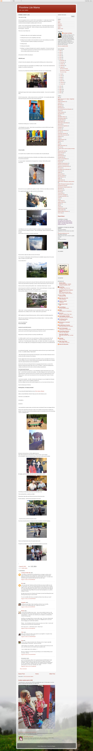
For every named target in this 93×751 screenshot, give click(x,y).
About (59, 22)
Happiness (60, 25)
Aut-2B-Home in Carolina (64, 325)
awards (59, 103)
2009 (60, 89)
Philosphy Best (61, 157)
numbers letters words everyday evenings (66, 148)
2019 (60, 52)
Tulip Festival (60, 200)
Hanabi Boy (61, 287)
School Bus (60, 170)
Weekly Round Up (61, 208)
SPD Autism (60, 188)
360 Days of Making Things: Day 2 (65, 314)
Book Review (60, 107)
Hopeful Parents (61, 139)
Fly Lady (59, 131)
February (62, 82)
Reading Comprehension (63, 163)
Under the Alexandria (63, 344)
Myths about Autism (62, 145)
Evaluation (60, 127)
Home (37, 673)
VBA (59, 205)
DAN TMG (60, 124)
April (61, 79)
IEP (58, 142)
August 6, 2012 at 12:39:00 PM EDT (28, 636)
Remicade (60, 167)
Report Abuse (61, 216)
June (61, 75)
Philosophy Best (61, 155)
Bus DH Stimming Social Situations (65, 109)
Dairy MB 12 (60, 113)
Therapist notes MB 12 (62, 196)
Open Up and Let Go (63, 298)
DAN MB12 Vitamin (62, 116)
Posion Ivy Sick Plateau (62, 158)
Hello (60, 305)
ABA (59, 97)
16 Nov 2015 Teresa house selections (66, 317)
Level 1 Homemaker (63, 328)
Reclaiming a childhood (64, 70)
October (62, 63)
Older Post (52, 673)
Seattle (59, 172)
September (62, 65)
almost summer (62, 339)
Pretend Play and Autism (28, 736)
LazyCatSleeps (62, 307)
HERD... (60, 310)
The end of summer (64, 68)
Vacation (59, 203)
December (62, 60)
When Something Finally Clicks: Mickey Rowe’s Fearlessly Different (65, 293)
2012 (60, 59)
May (61, 77)
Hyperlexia (60, 141)
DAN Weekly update (62, 118)
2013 (60, 57)
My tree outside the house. (64, 308)
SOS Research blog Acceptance (64, 187)
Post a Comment (23, 668)
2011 (60, 86)
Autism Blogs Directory (64, 331)
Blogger (53, 746)
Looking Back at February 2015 (65, 329)
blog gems (60, 106)
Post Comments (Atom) (28, 676)
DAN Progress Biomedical (63, 122)
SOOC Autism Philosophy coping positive (66, 181)
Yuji (22, 640)
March (61, 80)
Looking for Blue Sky (25, 572)
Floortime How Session (62, 130)
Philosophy (60, 154)
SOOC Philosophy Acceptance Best (65, 184)
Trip (58, 199)
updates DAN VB (61, 202)
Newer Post (21, 673)
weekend (59, 206)
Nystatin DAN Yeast (62, 151)
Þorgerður (23, 602)
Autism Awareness (62, 299)
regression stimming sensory (63, 166)
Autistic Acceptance (62, 101)
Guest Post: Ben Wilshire (64, 332)
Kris (22, 583)
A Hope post (61, 302)
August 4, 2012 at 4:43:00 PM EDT (28, 579)
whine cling (60, 212)
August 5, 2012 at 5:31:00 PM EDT (28, 606)
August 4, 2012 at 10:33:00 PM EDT (28, 598)
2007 (60, 92)
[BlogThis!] (32, 566)
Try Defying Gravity (63, 319)
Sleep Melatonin (61, 176)
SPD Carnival (60, 190)
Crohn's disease (61, 112)
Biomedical (60, 104)
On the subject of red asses (64, 342)
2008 (60, 91)
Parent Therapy (61, 152)
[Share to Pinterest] (36, 566)
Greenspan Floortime (62, 133)
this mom (61, 313)
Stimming (60, 191)
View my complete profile (63, 46)
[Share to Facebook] (34, 566)
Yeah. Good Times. (63, 341)
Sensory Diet (60, 173)
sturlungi (61, 338)
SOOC (59, 178)
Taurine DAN (60, 193)
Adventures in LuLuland (64, 322)
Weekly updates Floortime (63, 211)
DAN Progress (61, 121)
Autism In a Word (63, 301)
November (62, 62)
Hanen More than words (63, 134)
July (61, 74)
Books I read (60, 28)
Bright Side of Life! (63, 304)
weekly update (24, 568)
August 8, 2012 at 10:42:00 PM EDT (28, 654)
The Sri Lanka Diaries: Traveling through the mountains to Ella (65, 285)
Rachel (22, 610)
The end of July (63, 71)
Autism (59, 27)
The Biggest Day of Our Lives (64, 288)
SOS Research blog (62, 185)
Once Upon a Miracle (39, 391)
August (61, 67)
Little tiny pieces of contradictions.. (65, 311)
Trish (22, 632)
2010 (60, 87)
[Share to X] (33, 566)
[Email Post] (29, 566)
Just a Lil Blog (62, 295)
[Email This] (31, 566)
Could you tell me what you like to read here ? (27, 732)
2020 (60, 50)
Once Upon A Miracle (63, 334)
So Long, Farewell (62, 320)
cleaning (59, 110)
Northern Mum (62, 282)
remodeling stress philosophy (64, 169)
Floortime (60, 24)
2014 (60, 55)
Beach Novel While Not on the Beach (66, 326)
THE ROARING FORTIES (64, 316)
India (59, 144)
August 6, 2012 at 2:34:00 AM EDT (28, 628)
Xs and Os (61, 323)
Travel (59, 197)
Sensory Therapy (61, 175)
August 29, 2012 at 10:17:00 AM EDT (28, 666)
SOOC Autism (60, 179)
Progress (59, 161)
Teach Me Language (62, 194)
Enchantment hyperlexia (63, 125)
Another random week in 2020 (25, 680)
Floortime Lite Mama (29, 7)
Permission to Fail (62, 296)
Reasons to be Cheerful (62, 164)
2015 (60, 54)
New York (60, 147)
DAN (59, 115)
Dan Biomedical (61, 119)
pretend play (60, 160)
